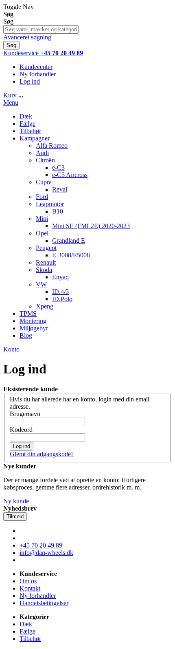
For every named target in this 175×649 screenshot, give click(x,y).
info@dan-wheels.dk (46, 552)
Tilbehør (30, 638)
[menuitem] (26, 335)
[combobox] (41, 29)
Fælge (27, 631)
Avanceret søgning (27, 37)
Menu (10, 102)
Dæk (26, 624)
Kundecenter (36, 66)
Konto (11, 349)
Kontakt (30, 588)
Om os (28, 581)
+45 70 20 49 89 (41, 545)
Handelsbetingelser (44, 602)
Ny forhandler (38, 74)
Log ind (30, 81)
